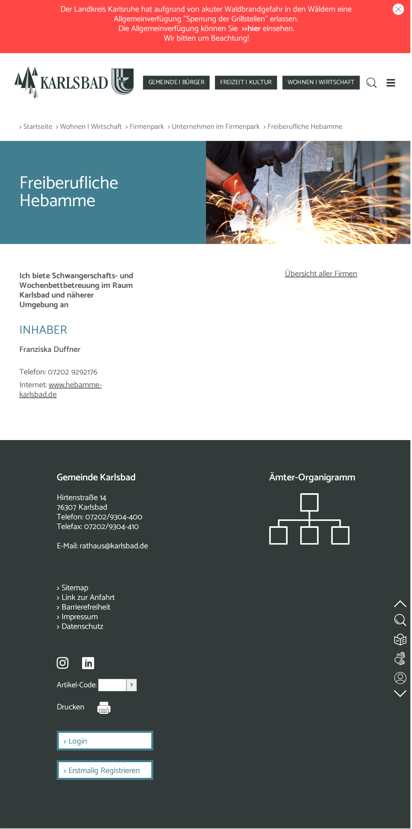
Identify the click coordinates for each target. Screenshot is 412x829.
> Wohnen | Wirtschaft (89, 127)
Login (77, 741)
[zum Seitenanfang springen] (401, 599)
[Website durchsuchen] (372, 83)
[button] (391, 82)
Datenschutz (82, 626)
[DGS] (401, 657)
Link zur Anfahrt (88, 597)
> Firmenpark (145, 127)
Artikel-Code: (77, 685)
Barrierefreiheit (86, 607)
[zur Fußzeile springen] (401, 691)
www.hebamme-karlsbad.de (60, 389)
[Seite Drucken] (97, 707)
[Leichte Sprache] (401, 637)
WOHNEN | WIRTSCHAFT (321, 82)
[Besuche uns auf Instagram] (62, 663)
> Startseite (35, 127)
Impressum (80, 617)
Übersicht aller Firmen (321, 274)
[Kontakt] (401, 676)
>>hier (251, 28)
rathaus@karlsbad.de (114, 546)
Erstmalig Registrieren (104, 770)
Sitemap (75, 588)
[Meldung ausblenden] (396, 10)
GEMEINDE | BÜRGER (176, 82)
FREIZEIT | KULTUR (246, 82)
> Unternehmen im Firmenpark (214, 127)
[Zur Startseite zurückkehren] (74, 69)
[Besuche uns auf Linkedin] (88, 663)
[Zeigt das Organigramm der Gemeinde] (309, 542)
